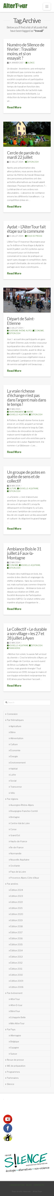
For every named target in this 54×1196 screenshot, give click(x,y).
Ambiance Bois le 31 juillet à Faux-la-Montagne (24, 553)
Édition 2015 (16, 944)
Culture (12, 488)
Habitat (29, 412)
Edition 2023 (16, 896)
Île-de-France (17, 847)
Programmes (13, 1072)
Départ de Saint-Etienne (21, 321)
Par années (12, 884)
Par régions (12, 799)
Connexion (12, 714)
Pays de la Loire (18, 871)
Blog (29, 1185)
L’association (17, 1185)
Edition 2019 (16, 920)
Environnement (16, 412)
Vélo (12, 793)
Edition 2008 (16, 987)
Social (13, 780)
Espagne (14, 1047)
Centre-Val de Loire (20, 823)
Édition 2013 (16, 956)
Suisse (13, 1053)
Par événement (14, 993)
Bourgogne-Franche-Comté (24, 811)
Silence (30, 63)
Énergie (14, 756)
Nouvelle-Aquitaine (18, 414)
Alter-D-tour (16, 1005)
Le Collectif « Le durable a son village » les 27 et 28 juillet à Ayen (27, 634)
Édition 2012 (16, 962)
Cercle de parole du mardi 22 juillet (23, 155)
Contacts (39, 1185)
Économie (39, 330)
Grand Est (15, 835)
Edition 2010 (16, 975)
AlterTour (15, 999)
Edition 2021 (16, 908)
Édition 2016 (16, 938)
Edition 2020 (16, 914)
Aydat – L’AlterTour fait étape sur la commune (26, 229)
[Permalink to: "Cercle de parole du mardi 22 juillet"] (27, 134)
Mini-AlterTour (17, 1023)
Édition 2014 (33, 162)
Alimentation (16, 738)
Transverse (14, 648)
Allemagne (15, 1035)
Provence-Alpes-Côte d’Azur (24, 877)
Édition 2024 (16, 890)
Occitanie (15, 865)
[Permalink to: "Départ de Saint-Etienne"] (27, 300)
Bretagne (15, 817)
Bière (13, 732)
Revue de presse (34, 236)
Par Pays (11, 1029)
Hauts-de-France (18, 841)
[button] (47, 6)
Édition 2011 (16, 968)
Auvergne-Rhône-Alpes (20, 330)
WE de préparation (16, 1066)
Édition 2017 (16, 932)
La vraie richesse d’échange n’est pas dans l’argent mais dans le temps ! (26, 397)
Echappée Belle (18, 1017)
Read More (14, 107)
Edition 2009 (16, 981)
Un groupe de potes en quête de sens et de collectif (26, 477)
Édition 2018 (16, 926)
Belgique (14, 1041)
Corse (13, 829)
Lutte (13, 774)
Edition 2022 (16, 902)
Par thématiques (15, 720)
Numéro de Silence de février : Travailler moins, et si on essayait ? (25, 51)
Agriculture (15, 726)
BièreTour (15, 1011)
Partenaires (13, 1078)
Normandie (15, 853)
